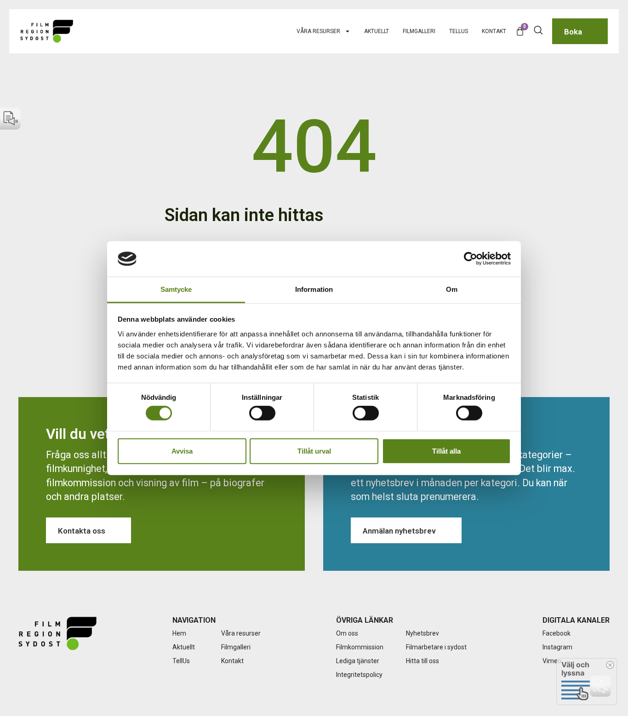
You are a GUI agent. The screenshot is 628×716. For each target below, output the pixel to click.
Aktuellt (376, 31)
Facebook (556, 633)
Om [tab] (451, 289)
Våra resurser (318, 31)
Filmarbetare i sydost (436, 647)
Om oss (347, 633)
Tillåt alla (446, 451)
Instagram (557, 647)
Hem (179, 633)
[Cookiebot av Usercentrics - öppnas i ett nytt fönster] (470, 259)
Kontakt (494, 31)
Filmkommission (359, 647)
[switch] (262, 413)
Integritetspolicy (359, 674)
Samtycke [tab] (176, 289)
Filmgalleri (419, 31)
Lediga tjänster (357, 661)
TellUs (458, 31)
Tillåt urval (314, 451)
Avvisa (182, 451)
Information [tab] (314, 289)
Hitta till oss (422, 661)
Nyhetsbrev (422, 633)
